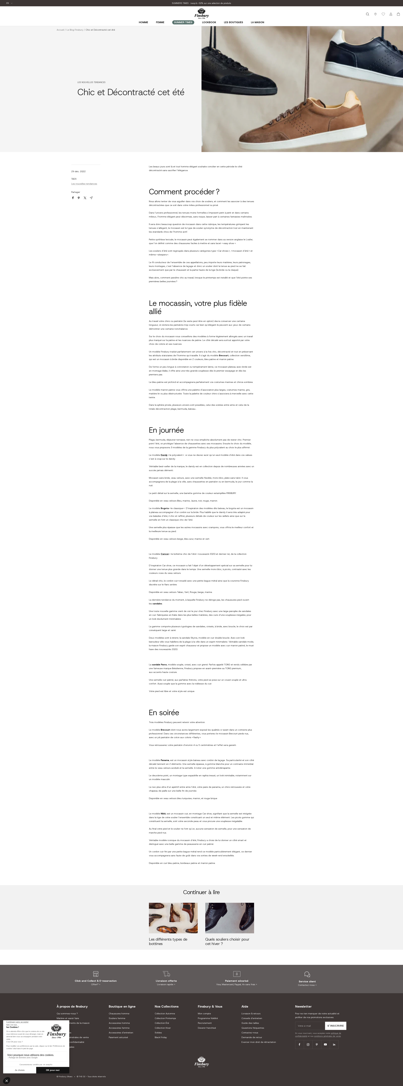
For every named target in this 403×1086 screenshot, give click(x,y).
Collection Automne (165, 1013)
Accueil (60, 29)
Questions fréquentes (252, 1027)
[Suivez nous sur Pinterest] (316, 1044)
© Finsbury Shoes (64, 1076)
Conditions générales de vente (73, 1037)
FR (7, 3)
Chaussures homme (119, 1013)
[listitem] (73, 197)
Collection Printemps (165, 1018)
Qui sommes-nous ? (67, 1013)
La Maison (257, 22)
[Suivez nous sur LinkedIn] (334, 1044)
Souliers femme (117, 1018)
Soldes (158, 1032)
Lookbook (209, 22)
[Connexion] (391, 14)
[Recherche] (367, 14)
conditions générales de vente (327, 1036)
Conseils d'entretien (251, 1018)
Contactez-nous (249, 1032)
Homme (143, 22)
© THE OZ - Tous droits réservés (91, 1076)
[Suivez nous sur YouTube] (325, 1044)
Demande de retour (251, 1037)
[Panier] (398, 14)
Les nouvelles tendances (91, 82)
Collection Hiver (163, 1027)
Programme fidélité (208, 1018)
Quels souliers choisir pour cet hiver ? (227, 941)
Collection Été (162, 1023)
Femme (160, 22)
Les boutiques (233, 22)
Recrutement (205, 1023)
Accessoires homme (119, 1023)
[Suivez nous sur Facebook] (299, 1044)
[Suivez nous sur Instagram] (308, 1044)
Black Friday (161, 1037)
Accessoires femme (119, 1027)
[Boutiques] (375, 14)
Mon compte (204, 1013)
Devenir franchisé (207, 1027)
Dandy (164, 455)
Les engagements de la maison (73, 1023)
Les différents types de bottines (168, 941)
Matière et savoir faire (68, 1018)
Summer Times (183, 22)
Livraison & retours (251, 1013)
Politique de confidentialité (70, 1042)
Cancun (165, 554)
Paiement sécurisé (118, 1037)
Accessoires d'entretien (121, 1032)
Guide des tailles (250, 1023)
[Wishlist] (383, 14)
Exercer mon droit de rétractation (258, 1042)
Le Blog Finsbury (75, 29)
